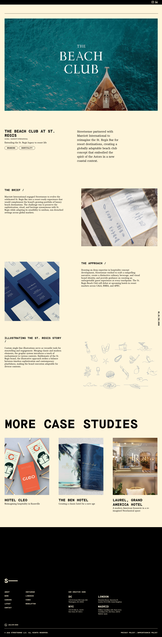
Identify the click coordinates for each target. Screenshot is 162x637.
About (110, 8)
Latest (141, 8)
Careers (129, 8)
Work (119, 8)
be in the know (159, 318)
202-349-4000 (13, 625)
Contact (153, 8)
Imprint (140, 633)
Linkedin (30, 596)
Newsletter (31, 604)
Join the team (36, 555)
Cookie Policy (150, 633)
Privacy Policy (128, 633)
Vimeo (28, 600)
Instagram (30, 592)
